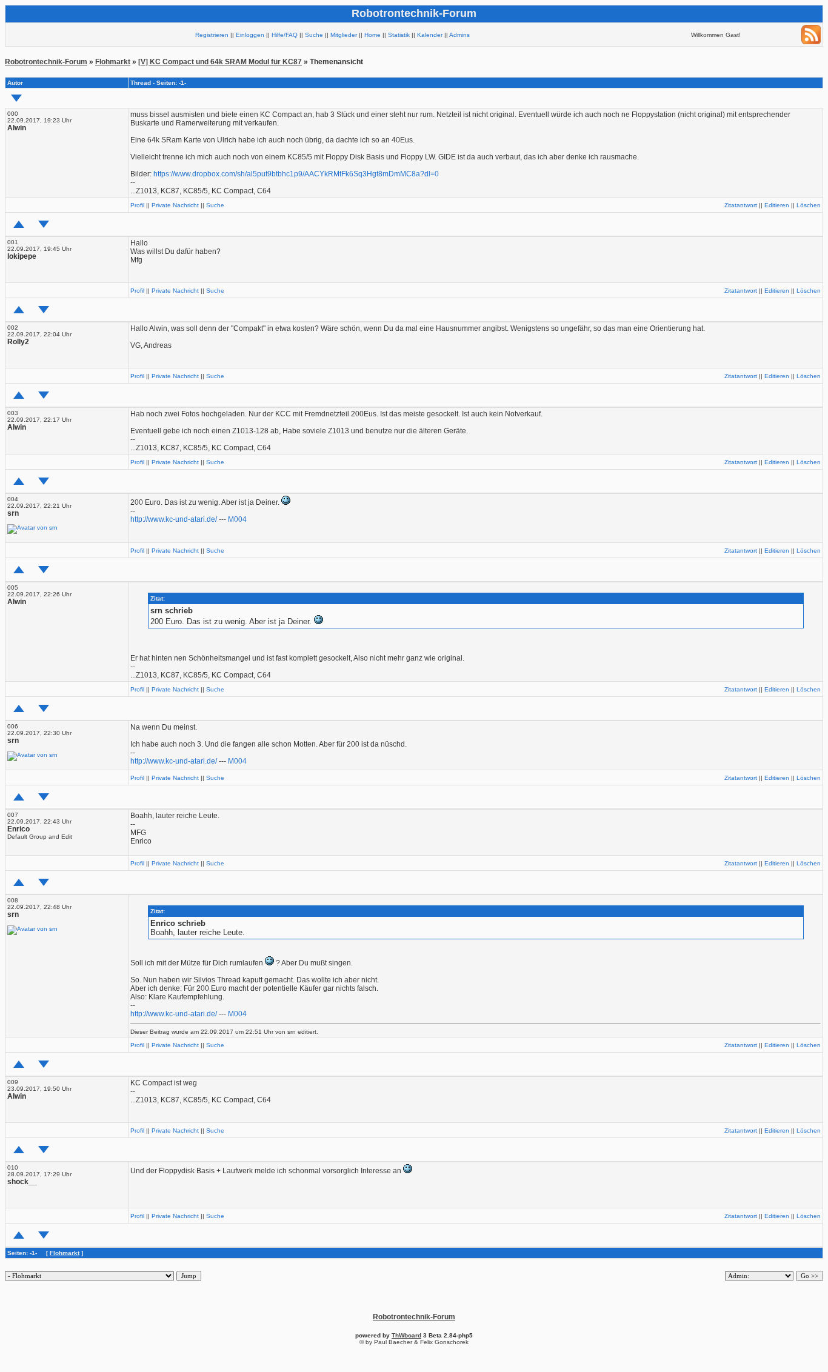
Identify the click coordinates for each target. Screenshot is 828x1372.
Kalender (429, 35)
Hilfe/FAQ (285, 35)
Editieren (776, 205)
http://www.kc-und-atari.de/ (173, 519)
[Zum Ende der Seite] (16, 98)
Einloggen (250, 35)
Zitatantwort (740, 205)
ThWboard (406, 1335)
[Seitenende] (43, 224)
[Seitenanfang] (18, 224)
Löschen (808, 205)
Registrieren (212, 35)
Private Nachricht (175, 205)
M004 (237, 519)
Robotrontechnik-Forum (46, 62)
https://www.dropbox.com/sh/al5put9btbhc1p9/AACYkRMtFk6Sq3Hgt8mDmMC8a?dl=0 (296, 174)
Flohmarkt (112, 62)
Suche (314, 35)
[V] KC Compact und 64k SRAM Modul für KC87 (220, 62)
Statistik (399, 35)
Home (372, 35)
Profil (137, 205)
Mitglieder (343, 35)
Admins (459, 35)
